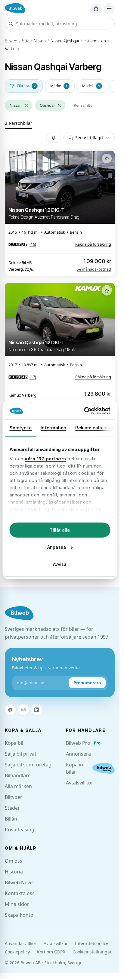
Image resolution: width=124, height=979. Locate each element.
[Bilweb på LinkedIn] (36, 709)
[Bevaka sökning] (53, 138)
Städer (12, 808)
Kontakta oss (20, 893)
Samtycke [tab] (20, 427)
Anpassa (56, 546)
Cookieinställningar (92, 952)
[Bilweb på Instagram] (23, 709)
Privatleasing (19, 829)
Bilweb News (19, 882)
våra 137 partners (45, 459)
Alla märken (18, 786)
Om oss (13, 861)
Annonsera (78, 753)
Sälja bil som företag (28, 764)
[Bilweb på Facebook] (10, 709)
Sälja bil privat (20, 753)
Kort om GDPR (51, 952)
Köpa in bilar (74, 768)
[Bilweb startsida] (19, 613)
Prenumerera (87, 683)
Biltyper (13, 797)
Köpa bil (14, 743)
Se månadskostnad (94, 269)
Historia (14, 871)
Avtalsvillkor (79, 782)
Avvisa (60, 563)
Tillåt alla (60, 529)
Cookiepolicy (17, 952)
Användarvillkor (20, 943)
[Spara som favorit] (107, 158)
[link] (22, 244)
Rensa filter (84, 105)
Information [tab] (53, 427)
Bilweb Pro (83, 743)
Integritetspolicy (91, 943)
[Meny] (109, 8)
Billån (11, 818)
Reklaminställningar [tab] (97, 427)
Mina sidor (17, 904)
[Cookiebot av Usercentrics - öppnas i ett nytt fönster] (84, 411)
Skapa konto (19, 915)
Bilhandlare (18, 775)
